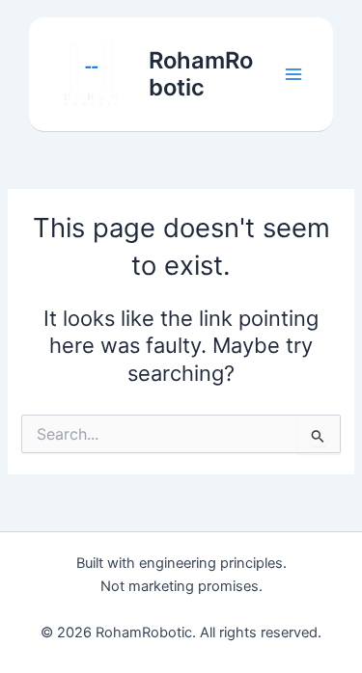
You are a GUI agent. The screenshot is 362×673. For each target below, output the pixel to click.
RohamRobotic (201, 73)
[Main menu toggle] (293, 74)
